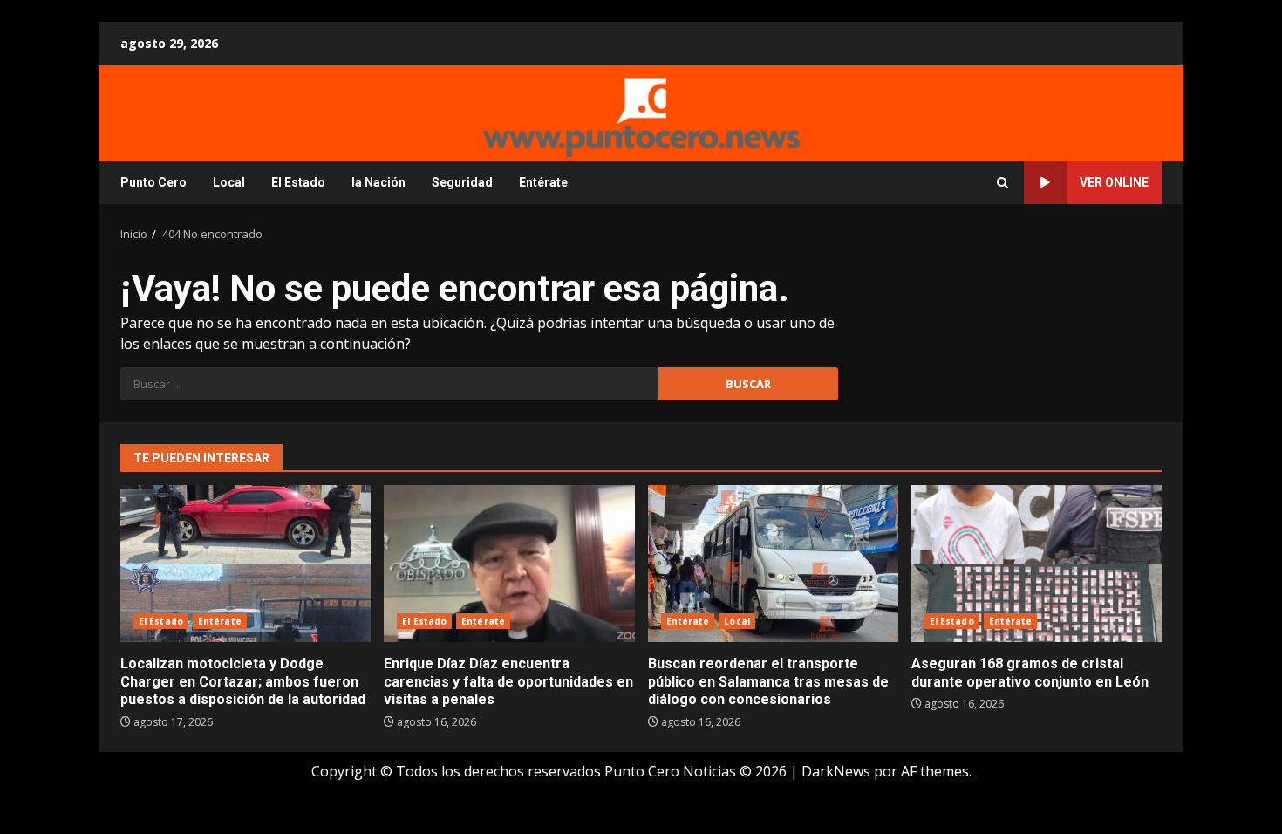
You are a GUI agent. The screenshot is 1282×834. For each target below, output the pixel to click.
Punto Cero (153, 182)
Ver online (1114, 182)
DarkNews (835, 771)
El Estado (298, 182)
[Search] (1002, 183)
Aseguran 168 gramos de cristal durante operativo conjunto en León (1036, 563)
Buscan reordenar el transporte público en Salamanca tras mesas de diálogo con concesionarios (773, 563)
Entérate (543, 182)
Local (229, 182)
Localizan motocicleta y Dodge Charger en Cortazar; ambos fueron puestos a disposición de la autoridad (245, 563)
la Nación (378, 182)
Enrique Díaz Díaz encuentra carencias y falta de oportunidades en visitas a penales (509, 563)
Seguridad (462, 182)
